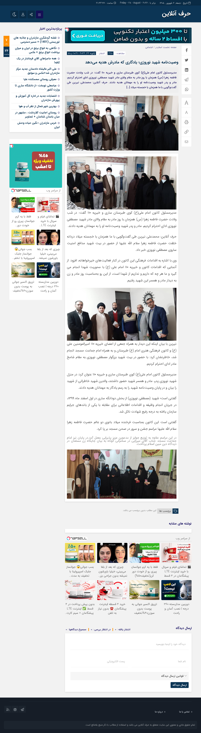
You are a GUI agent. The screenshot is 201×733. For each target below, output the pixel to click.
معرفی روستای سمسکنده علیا (40, 79)
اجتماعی (149, 47)
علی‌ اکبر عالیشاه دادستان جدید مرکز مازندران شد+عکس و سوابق (38, 71)
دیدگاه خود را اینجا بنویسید (171, 644)
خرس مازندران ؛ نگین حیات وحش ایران (38, 125)
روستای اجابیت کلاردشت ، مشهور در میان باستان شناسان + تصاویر (37, 114)
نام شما (182, 661)
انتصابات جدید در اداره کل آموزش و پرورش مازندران (38, 98)
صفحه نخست (169, 47)
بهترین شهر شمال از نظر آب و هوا (38, 106)
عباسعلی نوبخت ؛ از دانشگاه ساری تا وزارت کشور (37, 87)
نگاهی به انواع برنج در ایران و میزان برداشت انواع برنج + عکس (37, 50)
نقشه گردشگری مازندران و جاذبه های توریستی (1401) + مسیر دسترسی (37, 40)
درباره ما (159, 712)
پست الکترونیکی (116, 661)
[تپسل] (67, 30)
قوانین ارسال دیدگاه (172, 676)
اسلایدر (158, 47)
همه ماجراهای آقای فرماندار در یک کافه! (38, 60)
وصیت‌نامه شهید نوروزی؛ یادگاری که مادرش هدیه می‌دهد (131, 62)
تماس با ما (184, 712)
